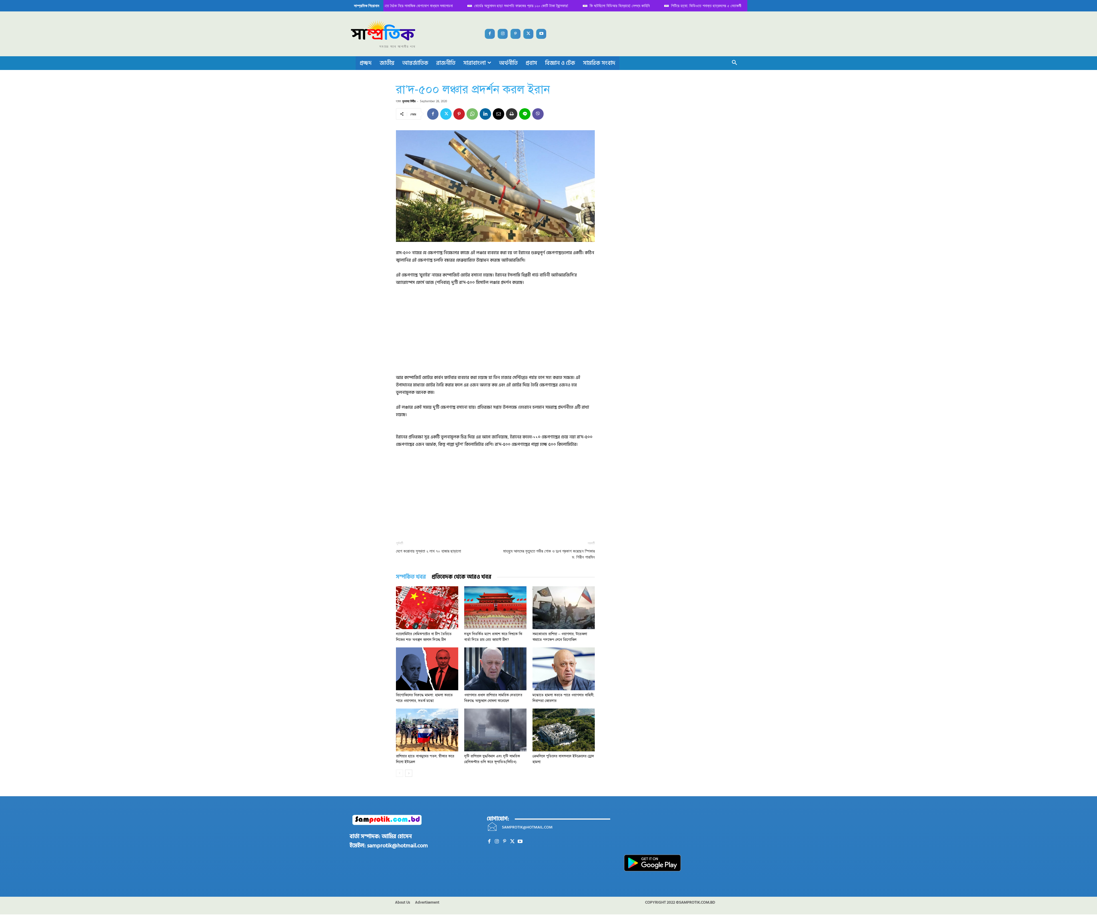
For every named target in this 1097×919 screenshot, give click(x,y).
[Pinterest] (516, 34)
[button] (734, 63)
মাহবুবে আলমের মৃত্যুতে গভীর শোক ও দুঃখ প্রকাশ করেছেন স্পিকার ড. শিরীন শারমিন (549, 554)
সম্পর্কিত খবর (411, 577)
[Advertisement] (495, 334)
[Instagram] (503, 34)
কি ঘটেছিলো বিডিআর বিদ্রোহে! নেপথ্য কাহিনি (614, 5)
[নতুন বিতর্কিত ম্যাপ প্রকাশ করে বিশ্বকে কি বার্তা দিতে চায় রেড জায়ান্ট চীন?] (495, 607)
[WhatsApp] (472, 114)
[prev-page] (399, 773)
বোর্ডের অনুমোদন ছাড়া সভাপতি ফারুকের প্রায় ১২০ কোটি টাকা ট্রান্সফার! (516, 5)
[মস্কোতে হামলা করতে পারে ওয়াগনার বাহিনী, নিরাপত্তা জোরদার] (564, 668)
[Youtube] (541, 34)
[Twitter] (528, 34)
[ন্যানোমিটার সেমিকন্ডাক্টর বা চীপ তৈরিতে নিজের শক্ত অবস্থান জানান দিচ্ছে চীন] (427, 607)
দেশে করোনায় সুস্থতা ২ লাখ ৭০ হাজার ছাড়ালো (428, 551)
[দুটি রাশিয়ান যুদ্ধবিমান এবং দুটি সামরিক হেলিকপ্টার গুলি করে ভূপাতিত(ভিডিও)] (495, 730)
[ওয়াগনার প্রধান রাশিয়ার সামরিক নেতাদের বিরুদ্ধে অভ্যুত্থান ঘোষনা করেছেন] (495, 668)
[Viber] (538, 114)
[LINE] (525, 114)
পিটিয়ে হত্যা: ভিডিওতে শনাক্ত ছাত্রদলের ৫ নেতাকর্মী (701, 5)
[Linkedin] (485, 114)
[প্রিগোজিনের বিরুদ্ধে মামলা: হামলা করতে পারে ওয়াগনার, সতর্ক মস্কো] (427, 668)
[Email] (498, 114)
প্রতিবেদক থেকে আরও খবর (461, 577)
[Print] (511, 114)
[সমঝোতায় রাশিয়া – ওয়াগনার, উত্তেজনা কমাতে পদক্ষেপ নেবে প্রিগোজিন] (564, 607)
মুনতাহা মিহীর (408, 101)
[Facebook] (490, 34)
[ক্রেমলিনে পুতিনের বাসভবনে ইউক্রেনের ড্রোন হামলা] (564, 730)
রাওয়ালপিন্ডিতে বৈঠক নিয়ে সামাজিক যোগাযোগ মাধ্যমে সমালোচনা (406, 5)
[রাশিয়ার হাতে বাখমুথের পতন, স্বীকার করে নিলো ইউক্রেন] (427, 730)
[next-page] (408, 773)
